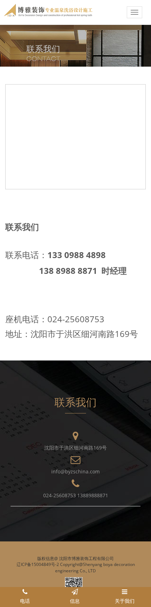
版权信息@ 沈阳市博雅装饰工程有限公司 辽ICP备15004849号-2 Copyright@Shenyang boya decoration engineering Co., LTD (76, 564)
